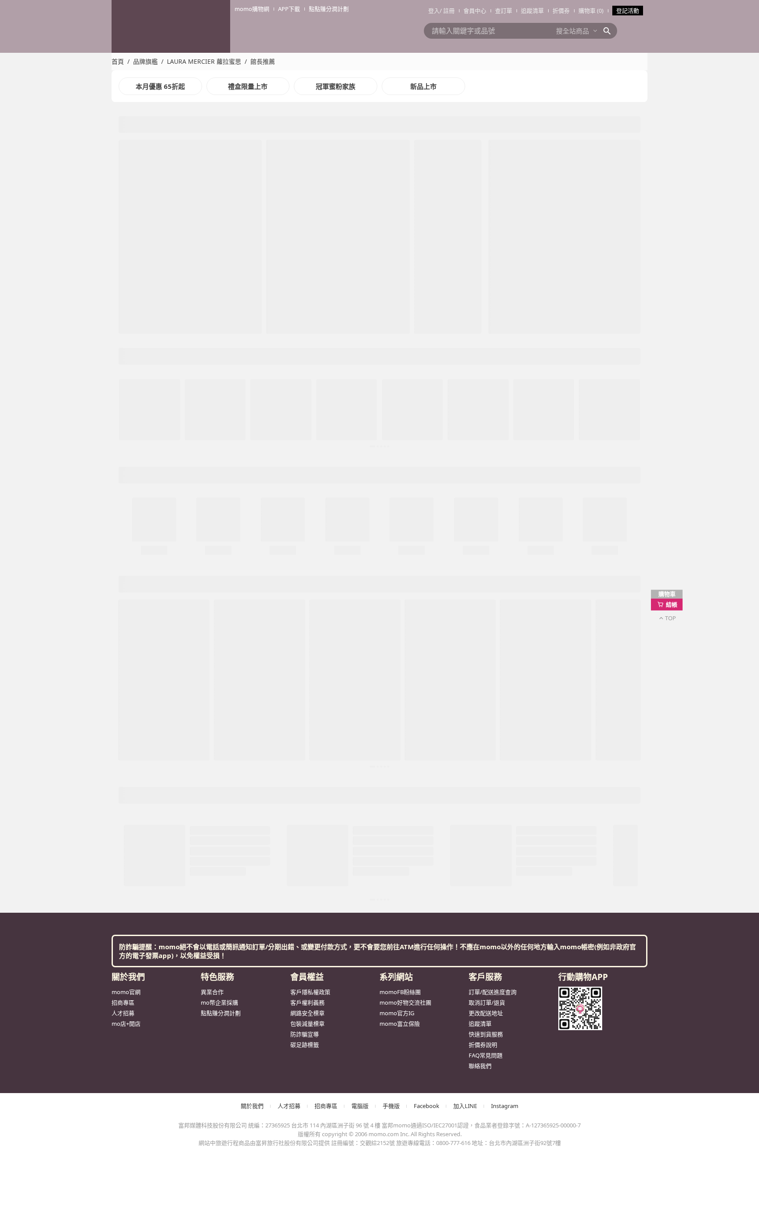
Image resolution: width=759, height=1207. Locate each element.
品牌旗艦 (145, 61)
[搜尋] (609, 31)
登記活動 (627, 11)
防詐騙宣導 (304, 402)
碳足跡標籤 (304, 413)
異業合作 (212, 360)
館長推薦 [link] (262, 61)
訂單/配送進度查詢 (493, 360)
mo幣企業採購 (219, 370)
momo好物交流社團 (405, 370)
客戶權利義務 (307, 370)
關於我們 (252, 474)
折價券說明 (483, 413)
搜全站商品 (572, 30)
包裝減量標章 (307, 391)
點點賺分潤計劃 (221, 381)
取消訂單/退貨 (487, 370)
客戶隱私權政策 (310, 360)
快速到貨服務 (486, 402)
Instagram (504, 474)
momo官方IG (397, 381)
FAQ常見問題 (485, 423)
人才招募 (123, 381)
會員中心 (474, 11)
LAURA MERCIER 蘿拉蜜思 (204, 61)
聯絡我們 (480, 434)
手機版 (391, 474)
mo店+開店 (126, 391)
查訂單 (503, 11)
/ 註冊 (447, 11)
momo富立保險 (400, 391)
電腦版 (360, 474)
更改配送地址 (486, 381)
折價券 (561, 11)
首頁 (118, 61)
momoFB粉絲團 (400, 360)
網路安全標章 (307, 381)
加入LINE (465, 474)
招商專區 (123, 370)
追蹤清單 (532, 11)
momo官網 (126, 360)
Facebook (426, 474)
